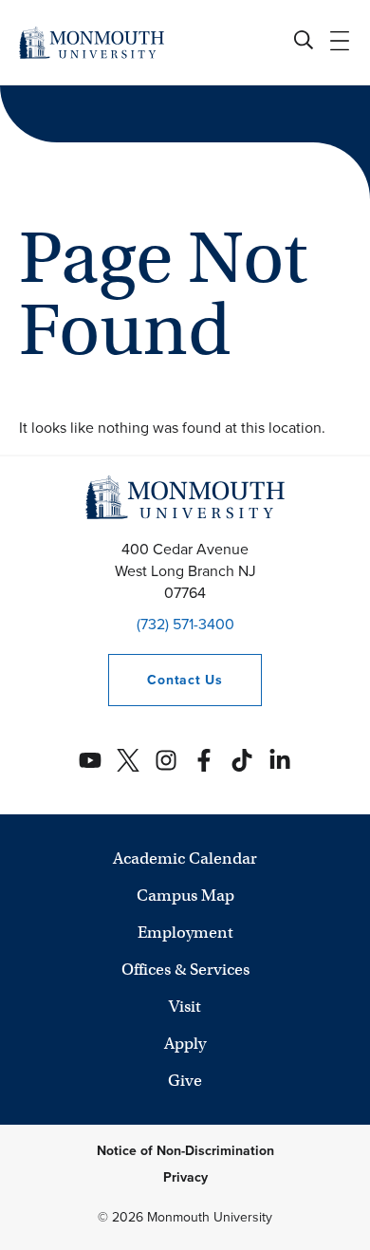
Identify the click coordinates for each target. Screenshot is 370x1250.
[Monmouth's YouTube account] (90, 760)
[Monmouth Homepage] (91, 42)
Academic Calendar (185, 858)
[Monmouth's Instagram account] (166, 760)
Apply (185, 1044)
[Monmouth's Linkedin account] (279, 760)
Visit (185, 1007)
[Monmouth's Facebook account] (204, 760)
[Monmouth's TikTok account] (242, 760)
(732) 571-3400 (185, 624)
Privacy (185, 1177)
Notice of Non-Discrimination (185, 1151)
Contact (165, 680)
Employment (185, 932)
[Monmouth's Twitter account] (128, 760)
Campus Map (185, 895)
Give (185, 1081)
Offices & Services (185, 969)
